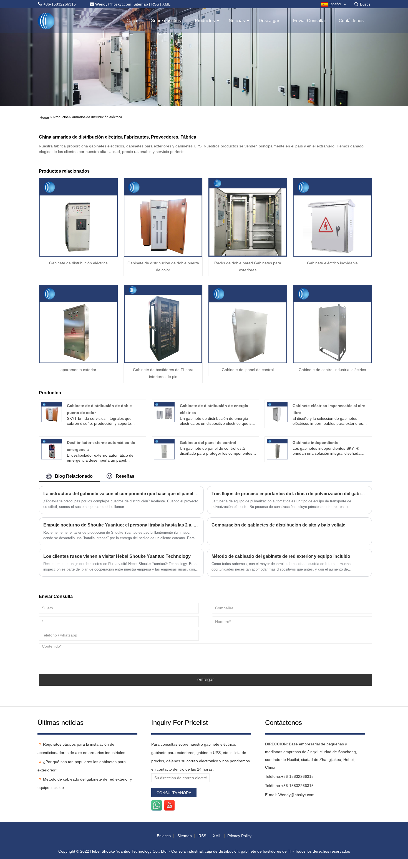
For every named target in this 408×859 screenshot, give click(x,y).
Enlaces (164, 836)
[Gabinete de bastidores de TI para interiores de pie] (163, 323)
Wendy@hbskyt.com (296, 794)
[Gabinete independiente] (277, 449)
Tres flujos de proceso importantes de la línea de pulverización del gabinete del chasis (289, 493)
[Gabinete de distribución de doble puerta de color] (163, 217)
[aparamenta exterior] (78, 323)
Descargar (269, 20)
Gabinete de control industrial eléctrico (332, 369)
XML (166, 4)
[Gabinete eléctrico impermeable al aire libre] (277, 412)
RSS (155, 4)
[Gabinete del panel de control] (247, 323)
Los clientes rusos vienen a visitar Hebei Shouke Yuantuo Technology (117, 556)
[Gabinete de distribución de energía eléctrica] (164, 412)
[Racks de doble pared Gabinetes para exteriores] (247, 217)
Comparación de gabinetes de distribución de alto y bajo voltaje (278, 525)
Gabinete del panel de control (248, 369)
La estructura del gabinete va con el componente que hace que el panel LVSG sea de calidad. (121, 493)
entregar (205, 679)
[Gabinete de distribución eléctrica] (78, 217)
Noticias (237, 20)
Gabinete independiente (315, 442)
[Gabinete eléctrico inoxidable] (332, 217)
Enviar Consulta (309, 20)
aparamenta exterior (78, 369)
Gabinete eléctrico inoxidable (332, 263)
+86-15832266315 (297, 776)
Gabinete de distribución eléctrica (78, 263)
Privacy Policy (239, 836)
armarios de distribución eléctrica (97, 117)
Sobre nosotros (166, 20)
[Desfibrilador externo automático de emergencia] (51, 449)
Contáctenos (351, 20)
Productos (205, 20)
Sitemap (141, 4)
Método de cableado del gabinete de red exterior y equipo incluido (280, 556)
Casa (132, 20)
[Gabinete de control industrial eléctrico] (332, 323)
